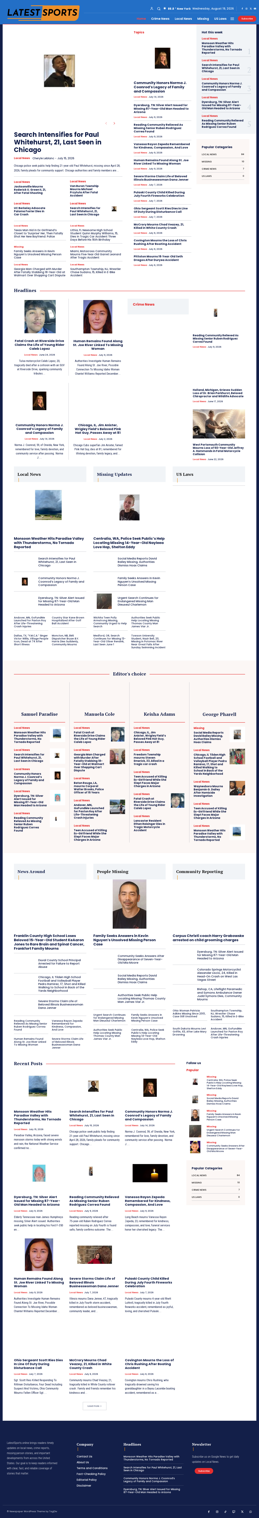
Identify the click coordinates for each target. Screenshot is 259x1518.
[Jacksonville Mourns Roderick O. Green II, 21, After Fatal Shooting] (58, 188)
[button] (159, 8)
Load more (93, 1405)
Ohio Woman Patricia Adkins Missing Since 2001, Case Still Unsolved (189, 1013)
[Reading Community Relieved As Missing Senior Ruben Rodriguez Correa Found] (219, 314)
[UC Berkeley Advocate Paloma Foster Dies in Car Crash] (58, 209)
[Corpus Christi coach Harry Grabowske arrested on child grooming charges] (209, 904)
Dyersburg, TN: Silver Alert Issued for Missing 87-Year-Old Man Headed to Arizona (161, 108)
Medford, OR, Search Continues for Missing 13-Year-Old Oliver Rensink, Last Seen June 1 (109, 640)
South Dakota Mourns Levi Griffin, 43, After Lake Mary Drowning (189, 1031)
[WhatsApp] (250, 1512)
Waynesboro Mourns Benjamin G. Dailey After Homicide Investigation (208, 791)
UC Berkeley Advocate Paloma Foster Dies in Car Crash (29, 211)
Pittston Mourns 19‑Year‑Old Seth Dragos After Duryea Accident (158, 258)
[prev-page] (106, 123)
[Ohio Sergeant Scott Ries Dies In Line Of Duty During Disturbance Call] (39, 1336)
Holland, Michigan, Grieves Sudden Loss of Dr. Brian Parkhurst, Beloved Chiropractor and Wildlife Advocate (218, 393)
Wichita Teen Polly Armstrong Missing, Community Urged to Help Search (110, 622)
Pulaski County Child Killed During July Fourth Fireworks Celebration (159, 194)
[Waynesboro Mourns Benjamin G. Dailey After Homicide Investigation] (237, 788)
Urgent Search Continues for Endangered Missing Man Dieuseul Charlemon (138, 601)
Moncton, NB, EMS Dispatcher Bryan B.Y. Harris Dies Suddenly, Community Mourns (65, 640)
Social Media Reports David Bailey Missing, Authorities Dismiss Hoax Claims (137, 561)
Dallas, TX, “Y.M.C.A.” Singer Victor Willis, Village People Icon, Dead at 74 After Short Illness (31, 640)
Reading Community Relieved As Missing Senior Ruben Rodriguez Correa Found (158, 128)
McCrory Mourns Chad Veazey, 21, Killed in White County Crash (159, 226)
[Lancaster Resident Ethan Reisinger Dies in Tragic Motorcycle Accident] (177, 822)
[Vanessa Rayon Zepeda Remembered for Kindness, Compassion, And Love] (150, 1173)
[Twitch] (234, 1512)
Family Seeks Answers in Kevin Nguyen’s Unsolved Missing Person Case (37, 254)
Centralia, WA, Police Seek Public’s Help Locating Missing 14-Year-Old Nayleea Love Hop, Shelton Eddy (129, 542)
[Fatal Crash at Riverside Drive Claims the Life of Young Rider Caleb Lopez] (39, 317)
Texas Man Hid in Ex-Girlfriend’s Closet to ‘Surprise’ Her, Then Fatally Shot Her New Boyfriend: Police (38, 233)
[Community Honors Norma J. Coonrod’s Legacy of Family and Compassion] (162, 58)
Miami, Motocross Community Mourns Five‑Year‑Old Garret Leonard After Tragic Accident (95, 254)
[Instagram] (246, 9)
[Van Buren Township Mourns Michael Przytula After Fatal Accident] (114, 188)
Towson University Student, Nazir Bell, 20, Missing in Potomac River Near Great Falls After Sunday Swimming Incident (148, 641)
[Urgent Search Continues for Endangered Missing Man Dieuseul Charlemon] (104, 601)
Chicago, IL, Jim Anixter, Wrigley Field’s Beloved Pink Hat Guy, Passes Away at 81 (98, 429)
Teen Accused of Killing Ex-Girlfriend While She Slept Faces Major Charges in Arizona (90, 835)
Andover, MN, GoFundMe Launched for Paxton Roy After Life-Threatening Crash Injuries (30, 622)
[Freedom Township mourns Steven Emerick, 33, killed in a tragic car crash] (177, 756)
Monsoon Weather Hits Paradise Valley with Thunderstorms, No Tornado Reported (222, 48)
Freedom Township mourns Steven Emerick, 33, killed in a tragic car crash (149, 759)
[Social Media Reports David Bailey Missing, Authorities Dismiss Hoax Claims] (104, 562)
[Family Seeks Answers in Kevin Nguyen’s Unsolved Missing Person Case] (104, 581)
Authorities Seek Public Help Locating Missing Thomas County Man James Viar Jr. (145, 622)
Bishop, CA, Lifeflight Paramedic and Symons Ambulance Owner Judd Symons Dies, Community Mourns (219, 994)
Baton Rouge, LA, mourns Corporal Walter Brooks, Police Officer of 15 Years (89, 787)
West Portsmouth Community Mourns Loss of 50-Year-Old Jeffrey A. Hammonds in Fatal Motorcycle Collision (218, 449)
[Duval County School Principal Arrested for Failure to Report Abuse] (25, 963)
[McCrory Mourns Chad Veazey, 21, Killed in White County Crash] (94, 1336)
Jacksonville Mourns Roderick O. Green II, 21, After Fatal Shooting (30, 190)
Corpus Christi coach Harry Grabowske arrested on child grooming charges (208, 937)
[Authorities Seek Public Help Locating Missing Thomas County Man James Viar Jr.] (104, 998)
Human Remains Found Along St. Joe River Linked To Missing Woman (161, 162)
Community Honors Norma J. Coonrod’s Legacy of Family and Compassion (160, 87)
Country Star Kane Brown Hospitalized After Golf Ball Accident (68, 620)
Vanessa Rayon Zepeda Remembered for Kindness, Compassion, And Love (162, 146)
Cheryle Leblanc (43, 158)
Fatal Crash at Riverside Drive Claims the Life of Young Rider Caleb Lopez (39, 345)
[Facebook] (242, 9)
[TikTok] (225, 1512)
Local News (22, 158)
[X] (251, 9)
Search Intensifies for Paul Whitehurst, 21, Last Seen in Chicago (57, 142)
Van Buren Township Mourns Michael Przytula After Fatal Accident (84, 190)
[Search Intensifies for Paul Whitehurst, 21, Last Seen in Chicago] (62, 75)
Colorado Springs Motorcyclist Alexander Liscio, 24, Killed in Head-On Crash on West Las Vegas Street (219, 975)
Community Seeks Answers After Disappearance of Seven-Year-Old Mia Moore (141, 959)
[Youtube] (255, 9)
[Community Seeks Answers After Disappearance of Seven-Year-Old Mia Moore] (104, 959)
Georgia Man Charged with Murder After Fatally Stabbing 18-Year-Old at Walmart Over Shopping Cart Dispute (39, 272)
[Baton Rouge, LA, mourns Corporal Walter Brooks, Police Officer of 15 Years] (117, 784)
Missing (19, 247)
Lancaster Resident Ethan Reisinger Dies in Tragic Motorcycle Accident (149, 825)
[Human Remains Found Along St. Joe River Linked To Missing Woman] (98, 317)
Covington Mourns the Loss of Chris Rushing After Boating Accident (160, 242)
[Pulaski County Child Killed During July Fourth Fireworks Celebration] (150, 1254)
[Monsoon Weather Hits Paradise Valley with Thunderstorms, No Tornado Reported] (50, 507)
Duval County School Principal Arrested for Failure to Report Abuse (59, 963)
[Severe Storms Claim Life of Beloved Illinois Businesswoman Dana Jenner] (25, 1004)
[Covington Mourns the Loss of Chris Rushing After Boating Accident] (150, 1336)
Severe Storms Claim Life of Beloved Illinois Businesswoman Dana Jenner (161, 178)
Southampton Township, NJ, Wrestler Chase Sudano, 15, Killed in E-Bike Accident (95, 272)
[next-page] (114, 123)
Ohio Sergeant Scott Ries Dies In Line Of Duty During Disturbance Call (161, 210)
